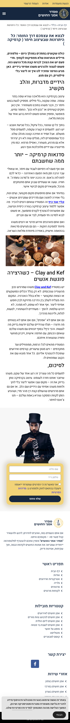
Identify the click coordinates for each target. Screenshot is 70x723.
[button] (4, 13)
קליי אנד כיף (56, 202)
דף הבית (62, 25)
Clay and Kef (43, 287)
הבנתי (59, 714)
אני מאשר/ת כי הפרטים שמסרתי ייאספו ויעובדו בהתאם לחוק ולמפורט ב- (38, 488)
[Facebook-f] (35, 664)
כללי (53, 25)
